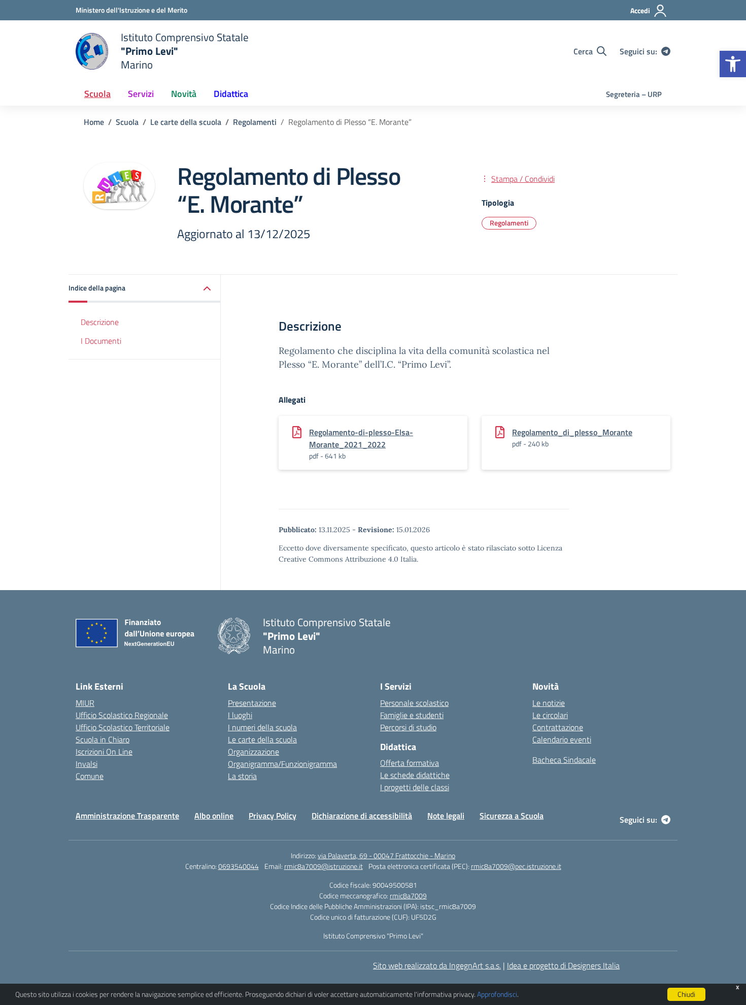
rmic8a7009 (408, 895)
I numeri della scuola (262, 727)
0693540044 (238, 866)
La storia (242, 776)
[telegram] (665, 51)
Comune (90, 776)
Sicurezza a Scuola (512, 815)
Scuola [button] (97, 94)
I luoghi (240, 715)
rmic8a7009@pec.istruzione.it (516, 866)
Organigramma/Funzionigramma (282, 764)
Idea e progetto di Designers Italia (563, 965)
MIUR (85, 703)
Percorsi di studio (408, 727)
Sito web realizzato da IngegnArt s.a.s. (437, 965)
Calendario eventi (561, 739)
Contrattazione (557, 727)
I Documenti (101, 340)
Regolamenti (509, 222)
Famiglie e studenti (412, 715)
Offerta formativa (409, 763)
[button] (733, 64)
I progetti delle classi (414, 787)
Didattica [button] (231, 94)
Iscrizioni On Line (104, 751)
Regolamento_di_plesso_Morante (572, 432)
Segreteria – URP (634, 94)
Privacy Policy (272, 815)
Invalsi (86, 764)
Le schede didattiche (415, 775)
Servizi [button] (141, 94)
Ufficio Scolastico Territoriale (122, 727)
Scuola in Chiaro (102, 739)
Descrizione (100, 322)
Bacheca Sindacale (564, 760)
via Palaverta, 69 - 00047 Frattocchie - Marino (386, 855)
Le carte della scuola (262, 739)
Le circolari (550, 715)
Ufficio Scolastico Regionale (122, 715)
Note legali (445, 815)
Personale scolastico (414, 703)
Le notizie (548, 703)
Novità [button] (183, 94)
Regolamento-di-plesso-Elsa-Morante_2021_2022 (361, 438)
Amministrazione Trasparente (127, 815)
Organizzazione (253, 751)
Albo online (213, 815)
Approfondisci (497, 994)
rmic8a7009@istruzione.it (323, 866)
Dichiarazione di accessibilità (362, 815)
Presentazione (252, 703)
